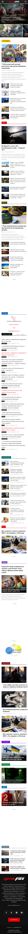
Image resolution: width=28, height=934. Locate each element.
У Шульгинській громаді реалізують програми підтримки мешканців (14, 66)
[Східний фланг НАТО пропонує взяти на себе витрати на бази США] (5, 852)
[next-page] (5, 453)
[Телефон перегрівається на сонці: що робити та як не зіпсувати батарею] (14, 775)
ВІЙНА (4, 122)
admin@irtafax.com (15, 905)
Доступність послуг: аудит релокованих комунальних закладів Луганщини (16, 85)
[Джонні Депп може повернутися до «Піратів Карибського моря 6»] (5, 495)
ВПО (3, 526)
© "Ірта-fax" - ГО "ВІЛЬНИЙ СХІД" (14, 927)
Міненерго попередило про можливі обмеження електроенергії (16, 266)
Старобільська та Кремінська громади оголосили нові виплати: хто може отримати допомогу (18, 109)
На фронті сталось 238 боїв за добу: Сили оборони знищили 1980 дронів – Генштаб (17, 173)
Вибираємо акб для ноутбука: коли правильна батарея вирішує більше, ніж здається (18, 487)
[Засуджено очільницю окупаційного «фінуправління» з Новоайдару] (5, 93)
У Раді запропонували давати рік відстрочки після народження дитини (14, 228)
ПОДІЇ (3, 401)
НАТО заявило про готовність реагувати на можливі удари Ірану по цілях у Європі (17, 860)
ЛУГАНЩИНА (5, 41)
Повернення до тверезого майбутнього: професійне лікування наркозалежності (16, 471)
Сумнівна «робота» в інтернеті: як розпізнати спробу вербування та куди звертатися (18, 116)
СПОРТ (4, 787)
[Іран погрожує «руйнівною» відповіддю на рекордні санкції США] (14, 14)
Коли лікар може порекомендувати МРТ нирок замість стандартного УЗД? (17, 463)
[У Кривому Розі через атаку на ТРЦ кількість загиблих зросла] (11, 30)
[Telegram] (16, 913)
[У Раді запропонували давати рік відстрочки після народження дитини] (14, 215)
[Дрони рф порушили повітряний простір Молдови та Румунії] (5, 189)
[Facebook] (6, 913)
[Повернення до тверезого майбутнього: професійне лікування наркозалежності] (5, 471)
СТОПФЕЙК (4, 365)
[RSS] (11, 913)
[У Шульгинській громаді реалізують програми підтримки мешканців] (14, 53)
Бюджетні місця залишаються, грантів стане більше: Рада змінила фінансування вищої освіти (13, 569)
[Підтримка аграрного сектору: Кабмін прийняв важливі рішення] (5, 251)
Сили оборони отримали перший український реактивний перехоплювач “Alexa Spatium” (13, 421)
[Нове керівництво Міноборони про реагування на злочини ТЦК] (5, 244)
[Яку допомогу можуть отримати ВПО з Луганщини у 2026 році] (14, 544)
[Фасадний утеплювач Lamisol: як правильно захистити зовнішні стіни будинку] (5, 519)
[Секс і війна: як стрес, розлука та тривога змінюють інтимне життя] (14, 675)
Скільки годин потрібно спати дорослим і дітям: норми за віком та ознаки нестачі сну (18, 502)
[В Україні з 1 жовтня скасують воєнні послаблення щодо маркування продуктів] (5, 273)
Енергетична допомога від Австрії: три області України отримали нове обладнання (17, 258)
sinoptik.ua (17, 331)
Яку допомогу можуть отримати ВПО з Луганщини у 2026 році (13, 532)
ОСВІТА (4, 562)
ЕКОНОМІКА (5, 742)
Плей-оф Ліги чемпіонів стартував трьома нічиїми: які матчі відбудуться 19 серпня (13, 802)
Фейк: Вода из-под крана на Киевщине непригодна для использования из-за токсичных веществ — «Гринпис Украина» (14, 361)
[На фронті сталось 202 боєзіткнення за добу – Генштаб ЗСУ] (14, 135)
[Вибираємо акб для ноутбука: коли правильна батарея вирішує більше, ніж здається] (5, 487)
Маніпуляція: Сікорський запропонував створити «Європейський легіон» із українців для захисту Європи (13, 406)
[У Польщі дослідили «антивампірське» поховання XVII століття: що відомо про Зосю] (5, 510)
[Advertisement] (14, 294)
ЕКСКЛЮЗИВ (5, 663)
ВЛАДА (4, 202)
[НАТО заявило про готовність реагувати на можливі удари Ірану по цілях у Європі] (5, 860)
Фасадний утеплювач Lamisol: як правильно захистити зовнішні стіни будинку (18, 519)
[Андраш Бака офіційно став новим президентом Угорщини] (5, 868)
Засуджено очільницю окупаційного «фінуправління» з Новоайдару (18, 93)
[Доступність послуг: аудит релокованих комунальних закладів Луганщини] (5, 85)
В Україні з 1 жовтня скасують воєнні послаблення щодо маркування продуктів (17, 273)
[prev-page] (3, 453)
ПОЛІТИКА (4, 350)
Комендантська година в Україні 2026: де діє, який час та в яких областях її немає (18, 479)
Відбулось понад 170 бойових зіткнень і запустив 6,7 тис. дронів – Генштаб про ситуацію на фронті (13, 377)
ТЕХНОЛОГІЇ (4, 343)
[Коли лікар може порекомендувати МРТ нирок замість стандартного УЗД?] (5, 463)
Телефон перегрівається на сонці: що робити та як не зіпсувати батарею (13, 780)
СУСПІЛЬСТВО (6, 457)
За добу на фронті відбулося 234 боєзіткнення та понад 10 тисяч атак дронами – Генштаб (17, 196)
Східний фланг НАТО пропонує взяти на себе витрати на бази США (18, 852)
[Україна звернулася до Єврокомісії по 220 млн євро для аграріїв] (14, 753)
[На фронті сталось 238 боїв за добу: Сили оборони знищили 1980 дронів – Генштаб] (5, 173)
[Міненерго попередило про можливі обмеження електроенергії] (5, 266)
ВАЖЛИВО (4, 356)
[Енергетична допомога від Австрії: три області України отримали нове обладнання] (5, 259)
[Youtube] (22, 913)
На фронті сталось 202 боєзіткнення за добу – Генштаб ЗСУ (13, 148)
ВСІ (18, 334)
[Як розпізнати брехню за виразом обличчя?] (14, 699)
